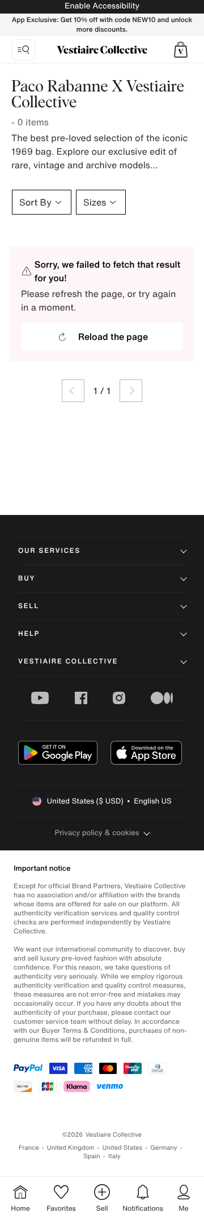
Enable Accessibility (102, 6)
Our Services (49, 551)
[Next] (131, 390)
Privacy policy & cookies (97, 832)
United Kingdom (71, 1147)
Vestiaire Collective (68, 661)
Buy (26, 578)
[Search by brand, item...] (23, 49)
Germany (163, 1147)
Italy (114, 1156)
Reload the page (113, 336)
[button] (181, 50)
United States (123, 1147)
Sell (28, 606)
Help (29, 634)
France (29, 1147)
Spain (91, 1156)
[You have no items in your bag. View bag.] (181, 50)
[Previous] (73, 390)
